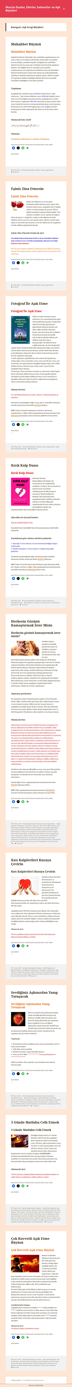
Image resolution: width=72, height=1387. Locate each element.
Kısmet (37, 835)
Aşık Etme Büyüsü (43, 1098)
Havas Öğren (23, 833)
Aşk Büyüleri (20, 1100)
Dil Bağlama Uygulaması (47, 970)
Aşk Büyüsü (29, 603)
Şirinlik (13, 841)
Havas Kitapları (53, 831)
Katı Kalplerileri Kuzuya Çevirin (31, 862)
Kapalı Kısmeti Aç (28, 835)
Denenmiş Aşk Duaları (41, 1102)
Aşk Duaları (28, 826)
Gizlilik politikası (16, 1380)
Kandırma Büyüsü (34, 1365)
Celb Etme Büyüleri (32, 1212)
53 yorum (19, 843)
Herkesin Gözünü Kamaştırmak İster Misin (31, 623)
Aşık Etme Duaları (25, 1210)
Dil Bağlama (49, 968)
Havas (23, 831)
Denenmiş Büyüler (22, 1365)
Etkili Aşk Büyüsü (29, 1214)
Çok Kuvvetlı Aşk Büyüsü (18, 830)
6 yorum (15, 287)
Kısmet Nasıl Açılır (34, 839)
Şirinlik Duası (30, 841)
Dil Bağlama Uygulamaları (30, 970)
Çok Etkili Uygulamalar (51, 828)
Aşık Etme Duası (37, 1210)
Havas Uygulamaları (47, 170)
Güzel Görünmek (47, 830)
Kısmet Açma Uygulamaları (37, 837)
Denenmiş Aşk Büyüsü (27, 1102)
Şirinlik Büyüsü (21, 841)
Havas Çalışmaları (31, 831)
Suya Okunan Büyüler (42, 974)
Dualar (44, 601)
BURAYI (38, 405)
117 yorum (35, 1106)
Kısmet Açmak (23, 839)
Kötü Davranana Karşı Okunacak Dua (43, 972)
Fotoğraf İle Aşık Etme (29, 303)
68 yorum (16, 1367)
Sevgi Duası (14, 604)
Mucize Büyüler (51, 1365)
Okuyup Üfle (56, 839)
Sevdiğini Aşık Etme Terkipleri (29, 1220)
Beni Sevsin (43, 826)
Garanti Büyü (43, 1104)
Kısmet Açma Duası (22, 837)
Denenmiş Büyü (20, 1104)
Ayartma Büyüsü (44, 1361)
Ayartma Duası (54, 1361)
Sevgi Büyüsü (55, 603)
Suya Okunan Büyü (29, 974)
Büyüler (38, 170)
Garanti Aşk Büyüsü (32, 1104)
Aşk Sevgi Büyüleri (29, 170)
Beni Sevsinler (52, 826)
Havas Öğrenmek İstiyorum (36, 833)
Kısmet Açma (44, 835)
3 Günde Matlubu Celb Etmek (35, 1122)
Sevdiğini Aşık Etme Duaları (25, 1218)
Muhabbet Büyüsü (26, 44)
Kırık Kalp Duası (24, 465)
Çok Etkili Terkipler (24, 828)
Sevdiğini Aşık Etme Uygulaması (21, 1222)
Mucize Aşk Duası (46, 839)
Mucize (43, 1365)
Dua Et (21, 1214)
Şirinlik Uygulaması (41, 841)
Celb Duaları (21, 1212)
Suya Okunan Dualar (20, 976)
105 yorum (33, 449)
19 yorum (24, 604)
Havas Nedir (15, 833)
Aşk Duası (37, 603)
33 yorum (33, 976)
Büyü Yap (53, 1210)
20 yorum (16, 172)
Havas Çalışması (43, 831)
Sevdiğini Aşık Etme (54, 1104)
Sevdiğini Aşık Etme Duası (42, 1218)
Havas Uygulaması (17, 835)
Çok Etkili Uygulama (37, 828)
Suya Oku (51, 841)
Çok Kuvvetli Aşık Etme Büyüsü (30, 1240)
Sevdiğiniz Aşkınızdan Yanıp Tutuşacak (34, 994)
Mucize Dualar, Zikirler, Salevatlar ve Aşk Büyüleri (33, 8)
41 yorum (49, 1222)
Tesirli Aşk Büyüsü (37, 1222)
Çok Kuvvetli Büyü (16, 1363)
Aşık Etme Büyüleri (31, 1098)
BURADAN (15, 416)
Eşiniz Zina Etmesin (27, 188)
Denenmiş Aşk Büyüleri (34, 830)
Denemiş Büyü (27, 1363)
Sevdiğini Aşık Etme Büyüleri (20, 1106)
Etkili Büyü (38, 1214)
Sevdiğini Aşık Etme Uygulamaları (49, 1220)
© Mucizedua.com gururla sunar (33, 1380)
